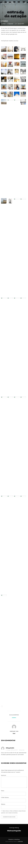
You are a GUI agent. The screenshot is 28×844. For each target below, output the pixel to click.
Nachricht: (3, 775)
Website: (3, 804)
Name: (2, 790)
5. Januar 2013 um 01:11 (12, 750)
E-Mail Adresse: (5, 797)
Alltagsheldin (10, 748)
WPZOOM (20, 841)
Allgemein (10, 23)
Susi (4, 23)
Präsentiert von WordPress (14, 839)
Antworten (21, 750)
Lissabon (14, 717)
